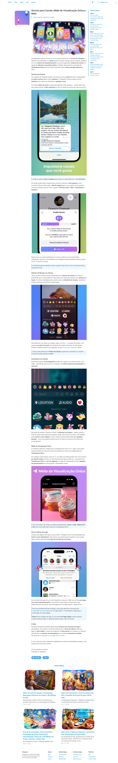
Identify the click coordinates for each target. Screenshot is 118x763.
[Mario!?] (59, 569)
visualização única (46, 635)
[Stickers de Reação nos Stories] (59, 312)
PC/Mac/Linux (77, 754)
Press (49, 759)
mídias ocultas (59, 635)
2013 (70, 449)
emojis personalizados (70, 347)
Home (10, 2)
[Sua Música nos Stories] (59, 399)
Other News (59, 666)
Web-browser (77, 759)
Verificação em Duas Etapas (41, 611)
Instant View (92, 759)
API (27, 2)
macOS (75, 756)
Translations (92, 756)
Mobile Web (62, 759)
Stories (54, 58)
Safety (33, 2)
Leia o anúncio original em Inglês (43, 17)
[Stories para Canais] (59, 133)
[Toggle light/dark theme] (115, 2)
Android (61, 756)
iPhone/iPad (62, 754)
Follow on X (103, 2)
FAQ (15, 2)
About (50, 752)
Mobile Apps (63, 752)
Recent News (94, 10)
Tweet (45, 657)
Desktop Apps (77, 752)
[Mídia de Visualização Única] (59, 493)
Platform (91, 752)
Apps (21, 2)
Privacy (50, 756)
